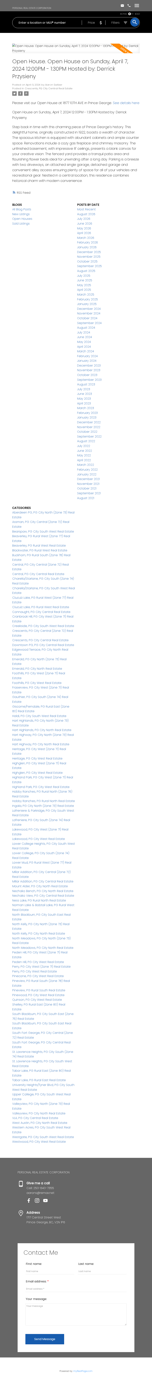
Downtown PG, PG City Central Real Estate (43, 645)
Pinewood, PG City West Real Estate (38, 995)
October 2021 (86, 488)
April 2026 (84, 233)
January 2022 (86, 474)
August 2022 (86, 441)
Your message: (36, 1299)
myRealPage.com (82, 1371)
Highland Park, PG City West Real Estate (41, 787)
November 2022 (88, 427)
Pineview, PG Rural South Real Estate (38, 990)
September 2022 (89, 436)
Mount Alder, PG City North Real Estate (40, 886)
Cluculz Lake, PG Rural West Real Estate (40, 607)
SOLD (137, 14)
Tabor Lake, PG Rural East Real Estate (39, 1080)
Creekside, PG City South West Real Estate (43, 626)
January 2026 (87, 247)
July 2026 (83, 219)
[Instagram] (39, 1202)
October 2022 (87, 432)
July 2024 (83, 332)
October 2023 (87, 375)
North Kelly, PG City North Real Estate (38, 933)
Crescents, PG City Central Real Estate (48, 88)
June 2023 (84, 394)
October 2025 (87, 261)
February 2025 (87, 299)
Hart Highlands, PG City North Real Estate (41, 730)
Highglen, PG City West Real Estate (37, 773)
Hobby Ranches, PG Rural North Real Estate (43, 801)
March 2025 (85, 294)
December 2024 (89, 309)
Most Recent (86, 209)
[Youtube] (47, 1202)
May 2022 (84, 455)
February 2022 (87, 469)
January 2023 (86, 417)
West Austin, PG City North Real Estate (39, 1123)
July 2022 (83, 446)
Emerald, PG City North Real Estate (37, 669)
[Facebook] (31, 1202)
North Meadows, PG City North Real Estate (42, 948)
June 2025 (84, 280)
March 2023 (85, 408)
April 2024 (84, 347)
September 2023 (89, 380)
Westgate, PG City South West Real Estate (43, 1137)
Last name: (86, 1264)
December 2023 (89, 365)
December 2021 (88, 479)
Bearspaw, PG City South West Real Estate (43, 531)
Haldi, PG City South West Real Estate (39, 716)
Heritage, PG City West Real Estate (37, 758)
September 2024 (89, 323)
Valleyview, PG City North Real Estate (38, 1113)
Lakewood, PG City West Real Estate (38, 839)
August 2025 (86, 271)
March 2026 (85, 238)
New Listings (21, 214)
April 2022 (84, 460)
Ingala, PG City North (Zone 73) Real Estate (43, 806)
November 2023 (88, 370)
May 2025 (84, 285)
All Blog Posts (21, 209)
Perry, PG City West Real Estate (34, 971)
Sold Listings (21, 223)
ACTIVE (123, 14)
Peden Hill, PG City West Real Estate (38, 962)
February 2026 (87, 242)
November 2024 (88, 313)
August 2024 (86, 328)
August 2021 (85, 498)
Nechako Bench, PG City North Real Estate (42, 891)
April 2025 (84, 290)
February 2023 (87, 413)
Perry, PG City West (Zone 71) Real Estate (41, 966)
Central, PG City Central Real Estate (38, 574)
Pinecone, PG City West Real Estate (38, 976)
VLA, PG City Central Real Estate (35, 1118)
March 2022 (85, 465)
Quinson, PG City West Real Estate (37, 1000)
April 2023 (84, 403)
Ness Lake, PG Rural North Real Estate (39, 900)
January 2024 (86, 361)
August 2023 (86, 384)
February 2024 (87, 356)
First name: (34, 1264)
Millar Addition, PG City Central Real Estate (42, 881)
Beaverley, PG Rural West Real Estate (39, 545)
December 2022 (89, 422)
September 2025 (89, 266)
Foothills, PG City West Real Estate (37, 683)
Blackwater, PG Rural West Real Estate (39, 550)
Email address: (36, 1281)
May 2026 (84, 228)
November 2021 (88, 484)
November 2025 (88, 257)
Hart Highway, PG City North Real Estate (40, 744)
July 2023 (83, 389)
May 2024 (84, 342)
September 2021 (89, 493)
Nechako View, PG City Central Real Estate (43, 896)
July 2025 (83, 276)
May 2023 (84, 398)
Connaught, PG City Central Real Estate (41, 612)
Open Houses (22, 219)
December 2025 (89, 252)
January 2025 (87, 304)
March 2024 (85, 351)
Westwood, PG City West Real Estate (39, 1142)
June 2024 (84, 337)
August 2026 (86, 214)
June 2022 (84, 451)
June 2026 (84, 223)
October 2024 (87, 318)
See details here (126, 103)
